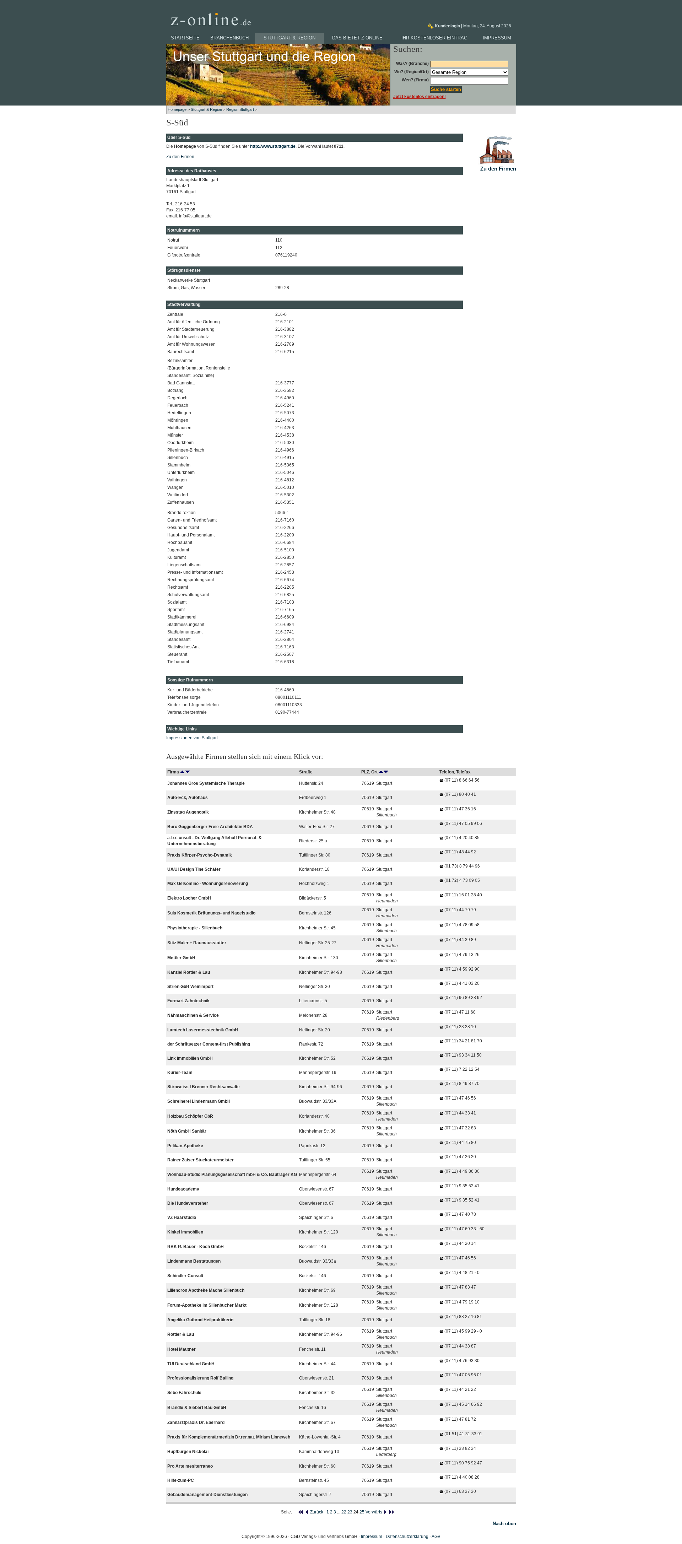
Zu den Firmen (180, 156)
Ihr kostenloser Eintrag (434, 38)
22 (343, 1512)
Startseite (185, 38)
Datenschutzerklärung (407, 1536)
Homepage (177, 109)
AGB (436, 1536)
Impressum (497, 38)
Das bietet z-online (357, 38)
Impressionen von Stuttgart (192, 737)
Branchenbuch (229, 38)
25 (361, 1512)
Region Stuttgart (240, 109)
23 (349, 1512)
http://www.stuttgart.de (273, 146)
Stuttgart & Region (289, 38)
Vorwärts (374, 1512)
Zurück (316, 1512)
